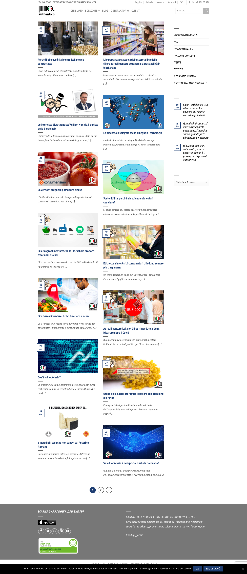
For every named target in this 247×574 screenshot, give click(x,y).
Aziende (149, 2)
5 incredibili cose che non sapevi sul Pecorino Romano (63, 444)
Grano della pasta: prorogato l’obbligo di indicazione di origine (133, 395)
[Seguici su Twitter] (197, 2)
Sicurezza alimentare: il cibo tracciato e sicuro (64, 316)
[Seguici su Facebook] (190, 2)
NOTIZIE (178, 69)
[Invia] (206, 11)
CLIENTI (135, 10)
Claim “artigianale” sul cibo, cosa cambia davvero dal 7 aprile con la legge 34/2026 (195, 110)
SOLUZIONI (91, 10)
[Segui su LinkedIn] (204, 2)
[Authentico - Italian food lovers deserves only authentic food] (52, 10)
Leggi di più (213, 568)
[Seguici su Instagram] (193, 2)
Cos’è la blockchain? (49, 377)
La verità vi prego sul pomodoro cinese (60, 190)
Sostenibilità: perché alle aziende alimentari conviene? (128, 200)
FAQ (181, 2)
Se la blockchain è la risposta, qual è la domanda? (131, 463)
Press (159, 2)
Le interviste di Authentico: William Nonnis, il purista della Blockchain (68, 126)
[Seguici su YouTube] (207, 2)
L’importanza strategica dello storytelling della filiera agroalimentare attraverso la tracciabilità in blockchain (131, 63)
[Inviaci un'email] (200, 2)
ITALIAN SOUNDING (184, 55)
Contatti (172, 2)
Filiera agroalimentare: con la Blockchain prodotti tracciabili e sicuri (66, 253)
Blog (105, 10)
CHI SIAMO (77, 10)
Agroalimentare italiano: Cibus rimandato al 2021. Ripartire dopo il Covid (131, 330)
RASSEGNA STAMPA (185, 76)
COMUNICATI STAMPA (185, 34)
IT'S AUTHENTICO (183, 48)
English (138, 2)
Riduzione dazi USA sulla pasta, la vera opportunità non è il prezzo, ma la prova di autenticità (195, 152)
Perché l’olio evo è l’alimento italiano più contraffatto (61, 61)
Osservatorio (120, 10)
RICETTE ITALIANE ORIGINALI (190, 83)
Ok (197, 568)
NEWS (177, 62)
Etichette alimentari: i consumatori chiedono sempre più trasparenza (133, 265)
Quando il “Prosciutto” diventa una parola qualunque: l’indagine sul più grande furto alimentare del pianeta (196, 130)
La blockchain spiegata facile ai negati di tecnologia (132, 133)
